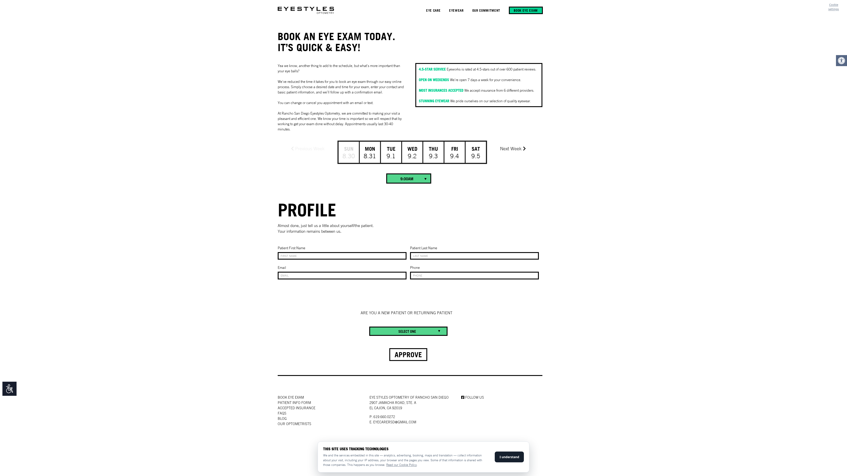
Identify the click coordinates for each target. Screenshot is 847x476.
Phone (415, 267)
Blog (282, 418)
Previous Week (309, 148)
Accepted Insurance (296, 408)
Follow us (474, 397)
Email (282, 267)
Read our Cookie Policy (401, 465)
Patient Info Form (294, 402)
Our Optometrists (294, 423)
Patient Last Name (423, 248)
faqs (282, 413)
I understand (509, 457)
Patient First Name (291, 248)
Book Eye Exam (291, 397)
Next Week (511, 148)
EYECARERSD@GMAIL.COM (394, 422)
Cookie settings (833, 7)
